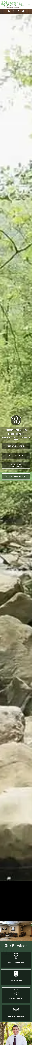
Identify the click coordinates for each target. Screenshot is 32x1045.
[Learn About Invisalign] (16, 1009)
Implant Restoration (16, 963)
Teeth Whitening (16, 980)
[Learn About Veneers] (16, 956)
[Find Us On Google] (18, 11)
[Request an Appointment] (23, 11)
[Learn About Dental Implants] (16, 974)
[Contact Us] (13, 11)
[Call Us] (9, 11)
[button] (28, 4)
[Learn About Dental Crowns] (16, 992)
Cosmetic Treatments (16, 1016)
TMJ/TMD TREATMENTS (16, 998)
